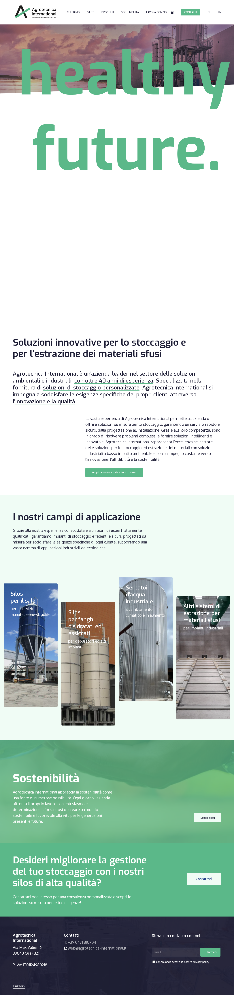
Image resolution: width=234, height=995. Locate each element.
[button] (114, 472)
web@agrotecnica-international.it (97, 948)
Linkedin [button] (19, 986)
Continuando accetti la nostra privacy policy (182, 962)
